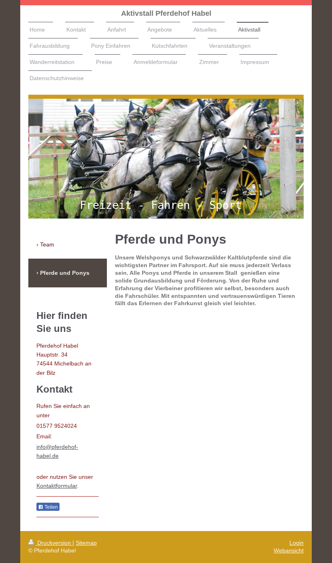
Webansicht (289, 550)
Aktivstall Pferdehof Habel (166, 13)
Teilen (50, 507)
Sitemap (86, 543)
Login (296, 543)
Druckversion (54, 543)
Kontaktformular (56, 485)
